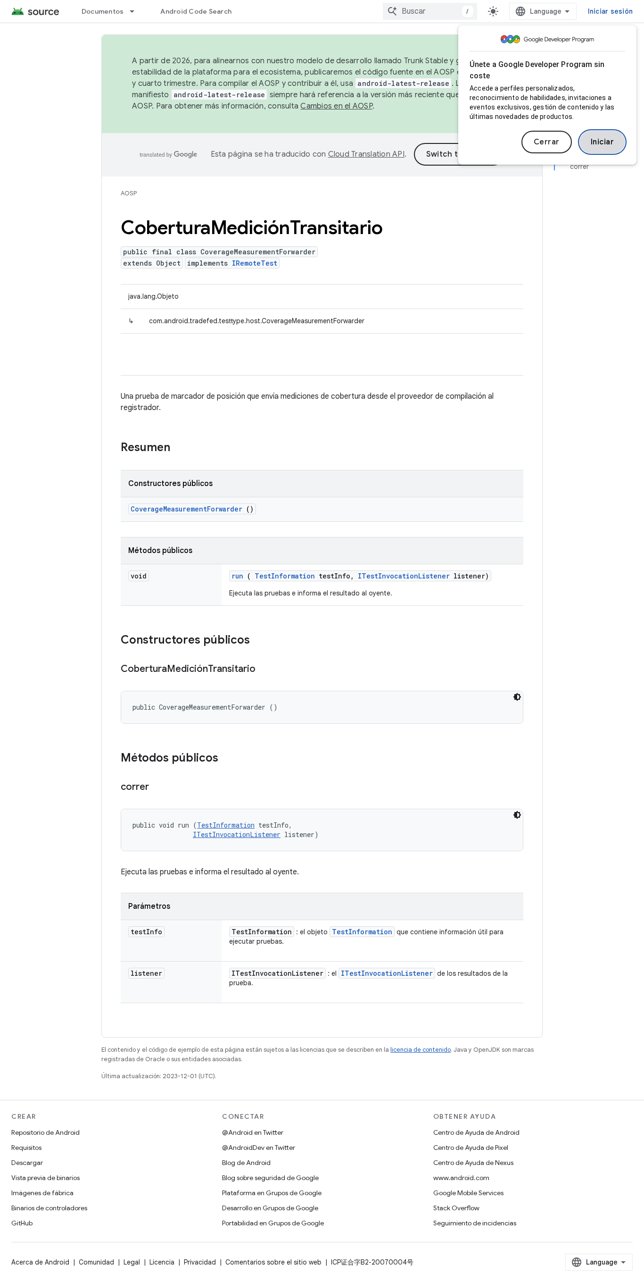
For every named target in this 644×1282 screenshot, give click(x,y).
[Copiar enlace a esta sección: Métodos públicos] (230, 758)
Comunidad (96, 1262)
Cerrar (547, 142)
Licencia (161, 1262)
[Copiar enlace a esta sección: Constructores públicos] (262, 640)
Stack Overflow (456, 1208)
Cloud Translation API (366, 154)
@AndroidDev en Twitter (258, 1147)
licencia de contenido (420, 1050)
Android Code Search (195, 11)
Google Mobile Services (468, 1193)
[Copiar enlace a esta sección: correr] (158, 787)
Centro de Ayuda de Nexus (473, 1162)
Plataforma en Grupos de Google (272, 1193)
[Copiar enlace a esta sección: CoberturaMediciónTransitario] (265, 669)
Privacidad (200, 1262)
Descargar (27, 1162)
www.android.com (461, 1177)
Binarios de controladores (49, 1208)
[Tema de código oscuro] (517, 697)
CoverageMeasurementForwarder (186, 508)
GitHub (22, 1223)
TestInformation (285, 575)
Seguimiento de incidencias (474, 1223)
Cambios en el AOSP (336, 106)
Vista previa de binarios (45, 1177)
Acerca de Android (40, 1262)
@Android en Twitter (252, 1132)
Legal (132, 1262)
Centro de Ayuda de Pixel (470, 1147)
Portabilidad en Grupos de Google (273, 1223)
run (237, 575)
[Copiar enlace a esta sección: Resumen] (182, 448)
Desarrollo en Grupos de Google (270, 1208)
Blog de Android (246, 1162)
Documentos (103, 11)
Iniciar (602, 142)
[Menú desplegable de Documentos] (136, 11)
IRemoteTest (254, 263)
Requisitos (26, 1147)
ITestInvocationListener (404, 575)
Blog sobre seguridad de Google (270, 1177)
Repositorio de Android (45, 1132)
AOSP (129, 193)
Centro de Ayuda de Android (476, 1132)
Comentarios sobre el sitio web (273, 1262)
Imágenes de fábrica (42, 1193)
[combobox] (430, 11)
